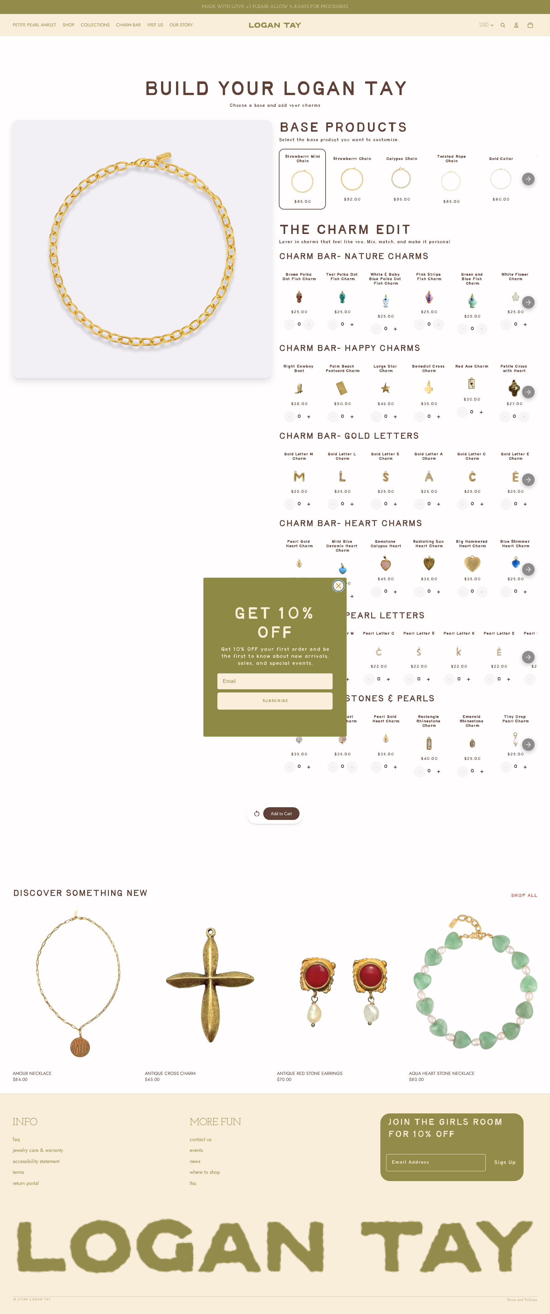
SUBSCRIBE (275, 701)
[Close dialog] (338, 585)
